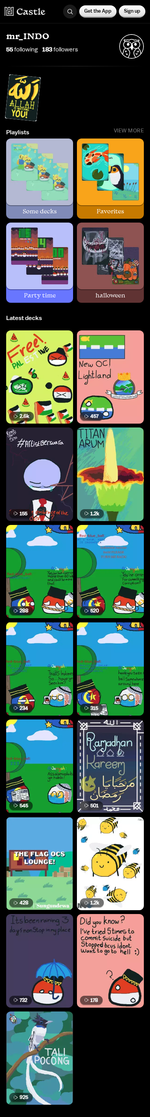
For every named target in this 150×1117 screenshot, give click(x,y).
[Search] (70, 11)
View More (129, 131)
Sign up (132, 10)
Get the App (98, 10)
